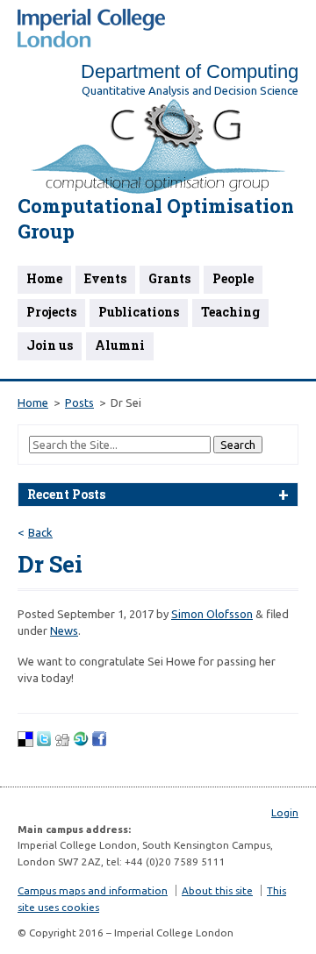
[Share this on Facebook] (99, 743)
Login (284, 812)
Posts (79, 402)
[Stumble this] (81, 743)
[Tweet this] (44, 743)
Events (105, 278)
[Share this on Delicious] (25, 743)
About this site (217, 890)
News (64, 630)
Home (44, 278)
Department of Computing (189, 71)
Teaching (230, 311)
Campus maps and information (93, 890)
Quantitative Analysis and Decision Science (190, 90)
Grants (169, 278)
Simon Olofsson (212, 614)
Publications (138, 311)
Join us (49, 345)
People (233, 278)
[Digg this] (62, 743)
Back (40, 532)
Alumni (120, 345)
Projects (51, 311)
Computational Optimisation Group (156, 218)
